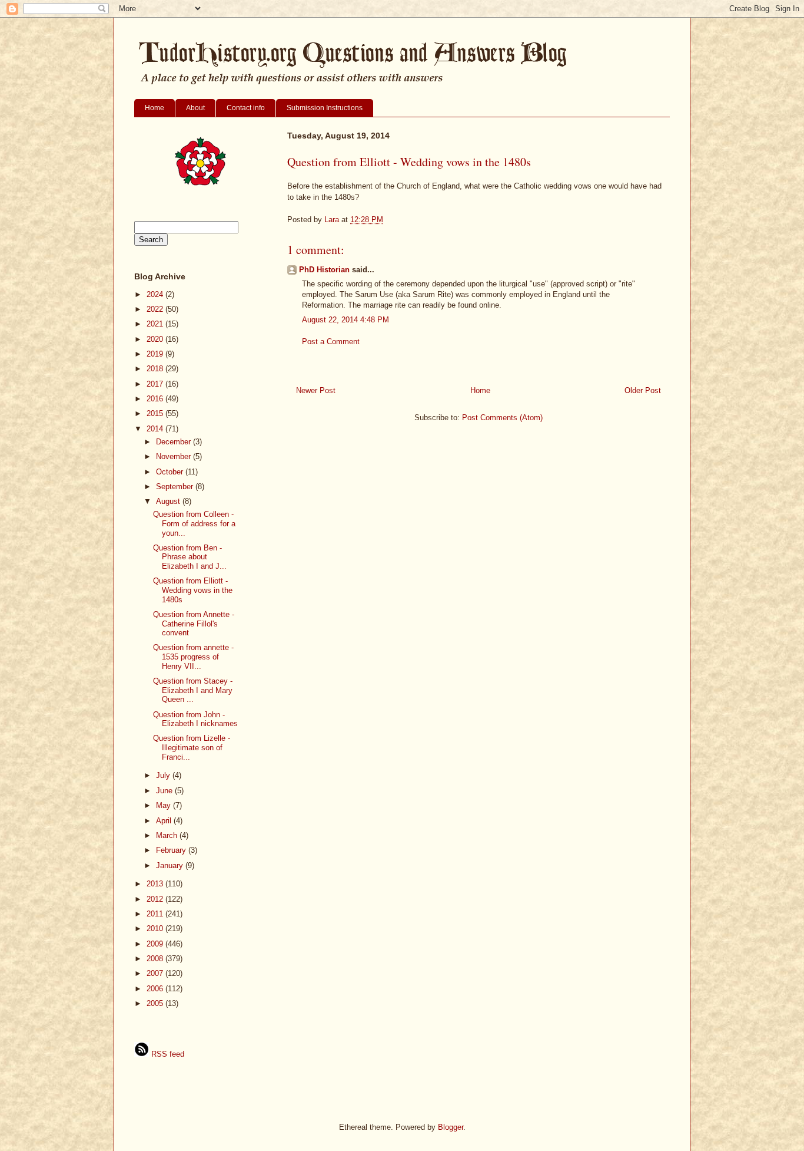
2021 (156, 323)
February (172, 850)
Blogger (450, 1127)
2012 (156, 899)
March (168, 835)
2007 (156, 973)
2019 (156, 353)
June (165, 790)
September (175, 486)
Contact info (246, 108)
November (174, 456)
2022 (156, 309)
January (170, 865)
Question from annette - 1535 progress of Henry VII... (193, 656)
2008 (156, 958)
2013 (156, 883)
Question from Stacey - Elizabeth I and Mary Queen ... (192, 690)
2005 (156, 1003)
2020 (156, 339)
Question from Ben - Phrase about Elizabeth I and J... (190, 556)
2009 (156, 943)
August (169, 501)
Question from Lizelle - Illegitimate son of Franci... (191, 747)
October (170, 471)
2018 (156, 368)
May (164, 805)
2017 (156, 384)
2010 (156, 928)
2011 (156, 913)
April (165, 820)
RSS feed (166, 1054)
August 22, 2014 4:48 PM (345, 319)
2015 (156, 413)
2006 (156, 988)
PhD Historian (324, 269)
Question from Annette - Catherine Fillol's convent (193, 623)
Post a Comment (331, 341)
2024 (156, 294)
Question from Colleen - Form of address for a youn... (194, 523)
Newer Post (315, 390)
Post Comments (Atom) (502, 417)
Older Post (642, 390)
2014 (156, 428)
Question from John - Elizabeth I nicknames (195, 719)
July (164, 775)
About (195, 108)
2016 (156, 398)
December (174, 441)
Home (154, 108)
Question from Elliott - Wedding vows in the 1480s (192, 589)
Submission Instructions (325, 108)
